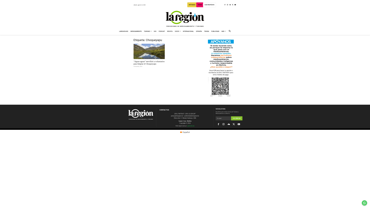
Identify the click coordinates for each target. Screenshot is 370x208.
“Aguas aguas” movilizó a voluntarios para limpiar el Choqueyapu (149, 62)
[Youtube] (235, 5)
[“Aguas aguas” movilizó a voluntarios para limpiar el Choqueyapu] (149, 51)
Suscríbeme (237, 118)
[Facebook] (225, 5)
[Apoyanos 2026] (221, 96)
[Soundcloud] (230, 5)
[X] (232, 5)
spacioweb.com (190, 126)
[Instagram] (227, 5)
